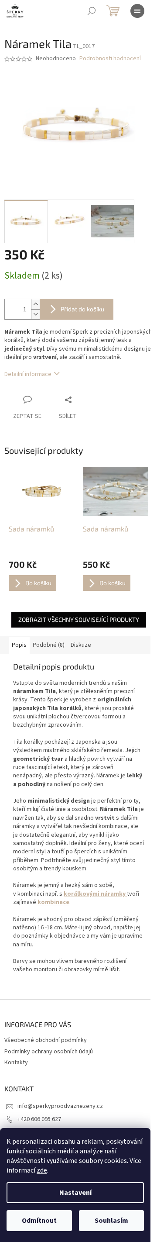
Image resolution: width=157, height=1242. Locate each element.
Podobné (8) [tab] (49, 645)
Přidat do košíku (82, 309)
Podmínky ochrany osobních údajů (48, 1051)
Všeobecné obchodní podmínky (45, 1040)
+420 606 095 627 (39, 1119)
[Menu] (137, 11)
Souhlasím (111, 1220)
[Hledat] (91, 11)
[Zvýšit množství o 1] (35, 304)
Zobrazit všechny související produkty (78, 619)
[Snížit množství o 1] (35, 314)
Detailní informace (27, 374)
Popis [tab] (19, 645)
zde (42, 1170)
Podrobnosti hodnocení (110, 59)
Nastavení (75, 1192)
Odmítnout (39, 1220)
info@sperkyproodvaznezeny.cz (60, 1106)
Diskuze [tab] (81, 645)
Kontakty (16, 1062)
